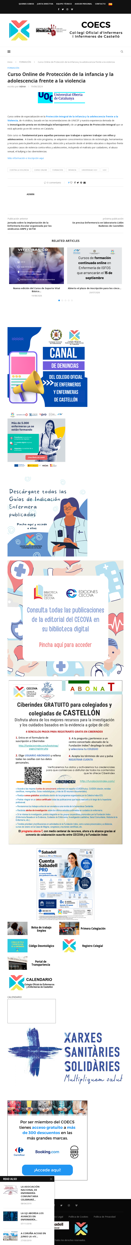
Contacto (100, 4)
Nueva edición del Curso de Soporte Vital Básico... (36, 290)
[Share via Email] (84, 182)
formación (57, 170)
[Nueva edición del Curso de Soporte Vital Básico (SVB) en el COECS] (36, 265)
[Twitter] (63, 9)
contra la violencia (19, 170)
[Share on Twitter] (78, 182)
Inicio (10, 62)
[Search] (121, 51)
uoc (105, 170)
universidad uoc (89, 170)
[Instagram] (67, 9)
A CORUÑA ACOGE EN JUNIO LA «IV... (33, 1235)
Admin (22, 86)
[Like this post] (71, 182)
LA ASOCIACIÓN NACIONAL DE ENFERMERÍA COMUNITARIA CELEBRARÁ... (30, 1193)
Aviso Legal (57, 1216)
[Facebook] (58, 9)
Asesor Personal (83, 4)
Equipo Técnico (64, 4)
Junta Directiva (45, 4)
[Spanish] (110, 4)
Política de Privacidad (105, 1216)
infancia (72, 170)
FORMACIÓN (25, 62)
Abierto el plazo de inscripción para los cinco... (94, 288)
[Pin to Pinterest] (81, 182)
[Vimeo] (72, 9)
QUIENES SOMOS (26, 4)
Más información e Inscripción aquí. (26, 158)
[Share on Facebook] (75, 182)
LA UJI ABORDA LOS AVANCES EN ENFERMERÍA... (32, 1216)
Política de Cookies (78, 1216)
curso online (40, 170)
